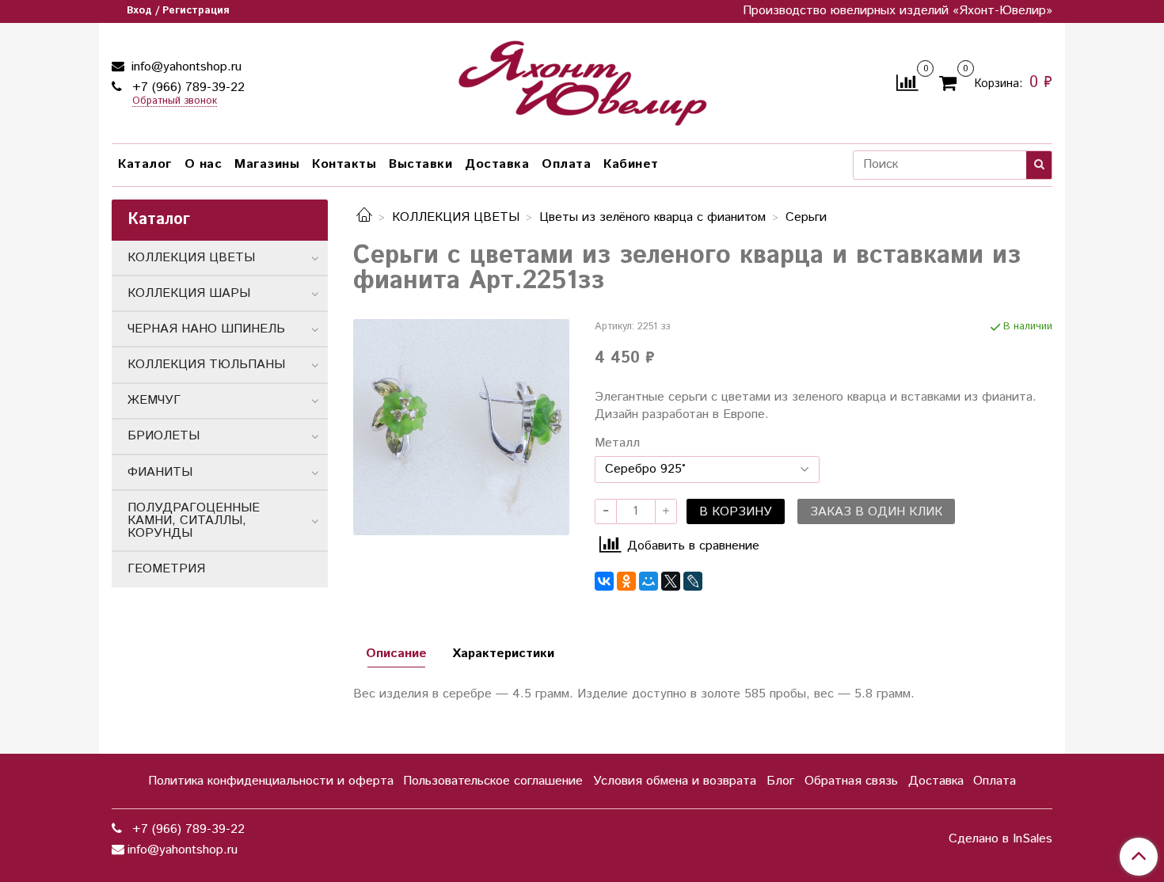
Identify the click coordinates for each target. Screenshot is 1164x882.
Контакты (344, 164)
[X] (670, 581)
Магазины (266, 164)
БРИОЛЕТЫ (163, 436)
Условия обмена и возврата (674, 781)
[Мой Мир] (648, 581)
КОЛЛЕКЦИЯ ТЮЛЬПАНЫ (206, 364)
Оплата (566, 164)
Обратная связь (851, 781)
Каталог (145, 164)
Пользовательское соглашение (493, 781)
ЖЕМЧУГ (154, 400)
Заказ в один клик (876, 512)
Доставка (497, 164)
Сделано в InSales (1000, 839)
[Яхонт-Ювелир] (582, 79)
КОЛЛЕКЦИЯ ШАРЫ (188, 293)
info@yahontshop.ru (184, 67)
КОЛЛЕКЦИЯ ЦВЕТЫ (455, 217)
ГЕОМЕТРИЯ (166, 569)
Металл (617, 443)
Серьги (806, 217)
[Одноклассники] (626, 581)
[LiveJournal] (692, 581)
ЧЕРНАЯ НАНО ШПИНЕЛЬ (206, 329)
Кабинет (631, 164)
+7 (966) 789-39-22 (186, 87)
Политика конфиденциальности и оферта (271, 781)
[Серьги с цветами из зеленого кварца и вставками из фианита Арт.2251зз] (461, 427)
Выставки (420, 164)
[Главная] (364, 217)
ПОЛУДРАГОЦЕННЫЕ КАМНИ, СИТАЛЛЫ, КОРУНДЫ (193, 520)
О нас (203, 164)
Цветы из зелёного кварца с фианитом (652, 217)
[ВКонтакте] (604, 581)
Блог (780, 781)
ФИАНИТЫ (159, 472)
